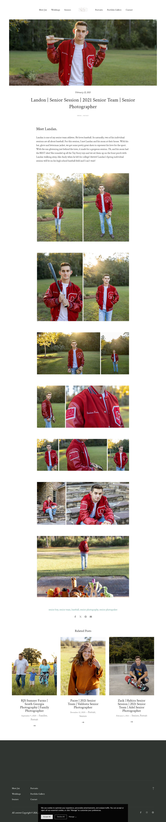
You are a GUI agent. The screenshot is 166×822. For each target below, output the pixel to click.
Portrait (86, 115)
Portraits (99, 9)
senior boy (53, 609)
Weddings (55, 9)
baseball (75, 609)
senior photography (89, 609)
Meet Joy (43, 9)
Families (43, 715)
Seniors (67, 9)
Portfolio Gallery (114, 9)
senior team (64, 609)
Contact (129, 9)
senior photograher (108, 609)
